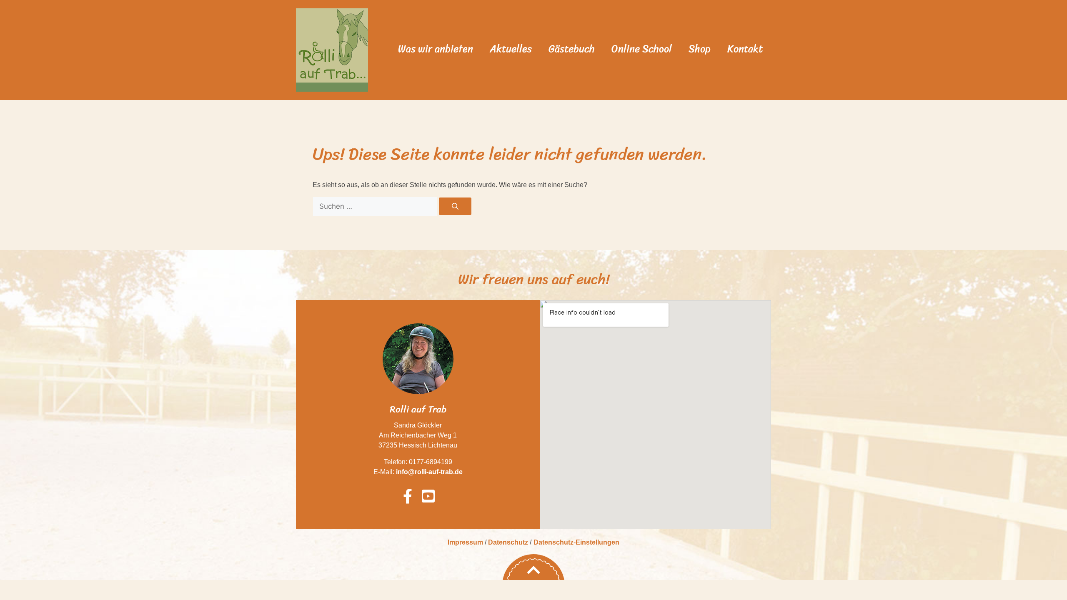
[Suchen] (455, 206)
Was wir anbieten (435, 49)
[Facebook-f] (408, 496)
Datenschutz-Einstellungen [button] (576, 542)
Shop (700, 49)
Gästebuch (572, 49)
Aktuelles (511, 49)
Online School (641, 49)
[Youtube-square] (428, 496)
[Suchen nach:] (376, 206)
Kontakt (745, 49)
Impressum (465, 542)
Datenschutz (508, 542)
